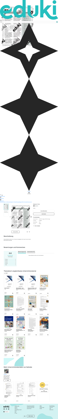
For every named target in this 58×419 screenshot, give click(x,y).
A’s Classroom (30, 310)
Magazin (16, 407)
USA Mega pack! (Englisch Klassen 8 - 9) (20, 330)
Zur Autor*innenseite (44, 391)
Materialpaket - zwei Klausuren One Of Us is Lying (20, 288)
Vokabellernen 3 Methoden (7, 396)
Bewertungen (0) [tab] (22, 251)
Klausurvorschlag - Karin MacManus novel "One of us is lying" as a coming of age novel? (32, 288)
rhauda (5, 331)
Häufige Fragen (42, 407)
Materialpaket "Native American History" (8, 330)
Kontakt (41, 408)
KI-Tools (16, 413)
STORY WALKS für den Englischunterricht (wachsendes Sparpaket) (8, 351)
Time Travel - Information (30, 309)
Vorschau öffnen (15, 231)
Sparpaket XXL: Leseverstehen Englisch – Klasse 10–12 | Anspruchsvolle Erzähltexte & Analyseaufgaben (8, 309)
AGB (50, 408)
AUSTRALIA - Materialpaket (18, 351)
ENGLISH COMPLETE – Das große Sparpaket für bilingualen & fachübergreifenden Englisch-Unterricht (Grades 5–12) (44, 330)
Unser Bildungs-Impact (18, 409)
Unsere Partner (29, 408)
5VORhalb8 (6, 352)
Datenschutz (51, 409)
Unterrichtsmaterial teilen (30, 407)
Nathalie (36, 205)
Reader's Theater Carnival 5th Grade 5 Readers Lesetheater (43, 309)
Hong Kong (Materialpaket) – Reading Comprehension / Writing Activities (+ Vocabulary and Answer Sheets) (32, 330)
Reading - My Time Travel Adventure (43, 288)
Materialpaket (6, 288)
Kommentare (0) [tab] (31, 251)
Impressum (51, 407)
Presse (16, 410)
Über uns (16, 408)
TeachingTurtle (18, 310)
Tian (5, 289)
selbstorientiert (7, 310)
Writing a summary (19, 395)
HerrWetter (41, 310)
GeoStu (17, 331)
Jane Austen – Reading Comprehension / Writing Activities (20, 309)
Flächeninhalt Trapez (31, 395)
